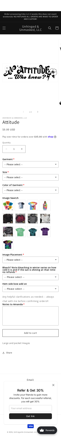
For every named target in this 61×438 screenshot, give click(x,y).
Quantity (6, 142)
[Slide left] (23, 111)
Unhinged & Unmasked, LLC (25, 432)
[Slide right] (37, 111)
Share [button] (9, 352)
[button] (4, 28)
